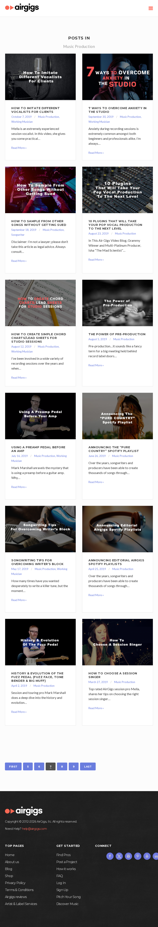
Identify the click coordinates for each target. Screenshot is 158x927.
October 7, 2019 (21, 116)
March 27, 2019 (98, 682)
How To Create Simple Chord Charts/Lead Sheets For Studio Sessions (38, 337)
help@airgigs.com (34, 829)
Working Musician (22, 121)
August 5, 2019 (97, 339)
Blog (8, 869)
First (13, 766)
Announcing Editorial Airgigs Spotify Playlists (116, 562)
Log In (61, 883)
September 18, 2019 (23, 229)
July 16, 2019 (19, 456)
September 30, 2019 (101, 116)
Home (9, 855)
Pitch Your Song (68, 897)
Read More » (19, 147)
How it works (66, 869)
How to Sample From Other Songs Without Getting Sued (38, 223)
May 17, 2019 (19, 569)
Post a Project (66, 862)
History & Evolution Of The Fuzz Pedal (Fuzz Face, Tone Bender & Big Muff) (37, 677)
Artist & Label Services (21, 904)
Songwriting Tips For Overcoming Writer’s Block (37, 562)
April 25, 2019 (97, 569)
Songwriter (17, 234)
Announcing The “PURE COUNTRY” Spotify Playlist (113, 449)
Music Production (48, 116)
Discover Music (67, 904)
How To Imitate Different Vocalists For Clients (35, 110)
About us (12, 862)
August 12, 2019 (21, 346)
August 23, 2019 (98, 233)
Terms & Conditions (19, 890)
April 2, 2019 (19, 685)
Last (88, 766)
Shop (9, 876)
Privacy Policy (15, 883)
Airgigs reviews (16, 897)
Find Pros (63, 855)
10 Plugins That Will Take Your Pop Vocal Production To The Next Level (115, 224)
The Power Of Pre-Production (117, 334)
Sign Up (62, 890)
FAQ (59, 876)
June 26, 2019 (97, 456)
